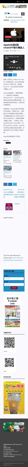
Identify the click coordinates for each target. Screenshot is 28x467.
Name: (6, 276)
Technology (8, 36)
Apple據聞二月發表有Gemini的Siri (7, 157)
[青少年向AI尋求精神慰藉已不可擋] (8, 168)
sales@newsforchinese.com (15, 454)
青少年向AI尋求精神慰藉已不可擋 (7, 172)
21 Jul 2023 (14, 50)
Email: (6, 282)
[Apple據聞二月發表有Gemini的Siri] (8, 152)
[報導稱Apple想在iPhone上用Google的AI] (17, 152)
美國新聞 (7, 39)
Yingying (7, 50)
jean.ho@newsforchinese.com (11, 451)
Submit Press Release (9, 456)
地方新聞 (14, 36)
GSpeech (21, 69)
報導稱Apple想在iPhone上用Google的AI (16, 157)
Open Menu (22, 13)
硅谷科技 (19, 36)
